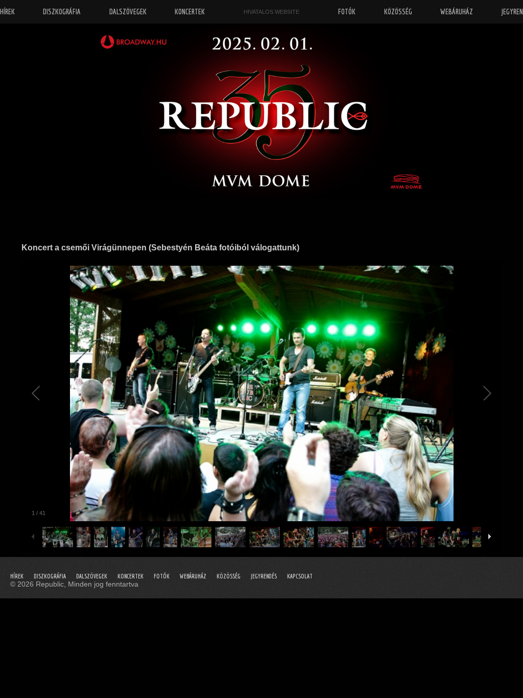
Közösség (229, 576)
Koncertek (130, 576)
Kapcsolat (300, 576)
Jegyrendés (264, 576)
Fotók (162, 576)
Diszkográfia (50, 576)
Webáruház (193, 576)
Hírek (16, 576)
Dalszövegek (91, 576)
